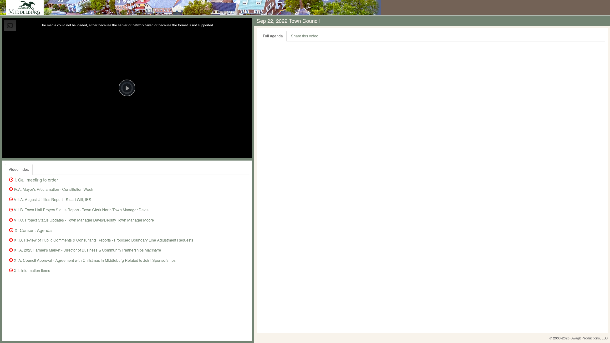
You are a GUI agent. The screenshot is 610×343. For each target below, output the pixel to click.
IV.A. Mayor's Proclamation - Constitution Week (53, 189)
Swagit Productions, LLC (589, 337)
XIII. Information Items (31, 270)
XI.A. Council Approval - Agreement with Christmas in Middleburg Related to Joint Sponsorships (94, 260)
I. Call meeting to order (35, 180)
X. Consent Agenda (32, 230)
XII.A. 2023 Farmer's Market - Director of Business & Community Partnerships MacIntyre (87, 250)
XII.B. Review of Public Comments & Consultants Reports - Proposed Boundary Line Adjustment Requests (103, 240)
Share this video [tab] (304, 36)
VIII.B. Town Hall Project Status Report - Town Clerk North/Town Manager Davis (80, 209)
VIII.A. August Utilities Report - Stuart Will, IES (52, 199)
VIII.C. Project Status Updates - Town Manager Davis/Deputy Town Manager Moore (83, 220)
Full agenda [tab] (273, 36)
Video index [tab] (19, 169)
